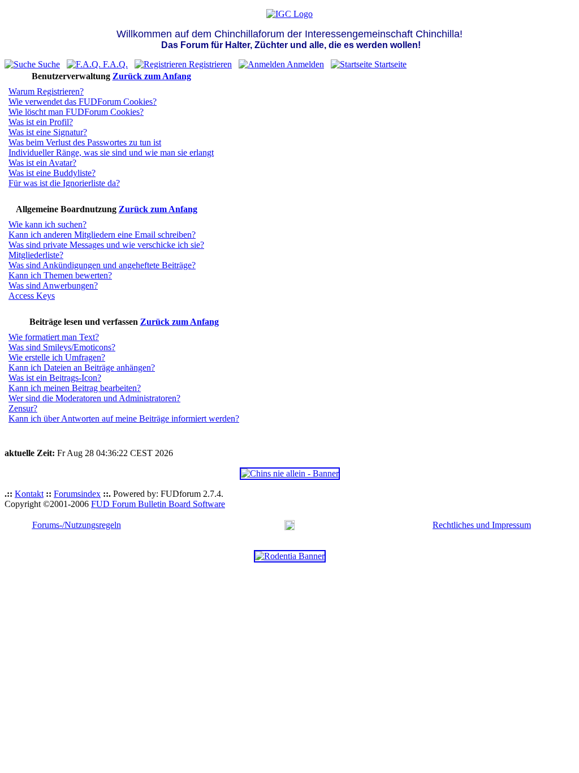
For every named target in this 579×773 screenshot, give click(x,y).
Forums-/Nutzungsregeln (76, 525)
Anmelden (304, 64)
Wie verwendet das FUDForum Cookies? (82, 101)
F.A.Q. (114, 64)
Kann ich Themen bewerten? (60, 275)
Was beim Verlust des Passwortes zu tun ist (84, 142)
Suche (48, 64)
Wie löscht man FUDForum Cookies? (76, 112)
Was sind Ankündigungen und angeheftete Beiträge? (102, 265)
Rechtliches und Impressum (482, 525)
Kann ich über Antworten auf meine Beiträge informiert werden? (123, 418)
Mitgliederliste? (35, 255)
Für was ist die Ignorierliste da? (64, 183)
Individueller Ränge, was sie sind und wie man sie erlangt (111, 152)
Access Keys (31, 295)
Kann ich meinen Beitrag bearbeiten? (74, 388)
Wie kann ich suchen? (47, 224)
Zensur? (22, 408)
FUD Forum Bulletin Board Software (158, 504)
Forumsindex (77, 494)
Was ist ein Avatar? (42, 163)
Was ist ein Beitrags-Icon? (54, 378)
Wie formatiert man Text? (53, 337)
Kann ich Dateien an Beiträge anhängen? (81, 367)
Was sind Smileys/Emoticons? (61, 347)
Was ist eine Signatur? (47, 132)
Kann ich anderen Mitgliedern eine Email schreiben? (102, 234)
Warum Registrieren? (46, 91)
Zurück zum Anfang (152, 76)
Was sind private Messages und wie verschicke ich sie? (106, 245)
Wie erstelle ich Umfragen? (56, 357)
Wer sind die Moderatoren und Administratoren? (94, 398)
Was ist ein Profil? (40, 122)
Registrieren (209, 64)
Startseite (389, 64)
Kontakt (29, 494)
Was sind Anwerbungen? (53, 285)
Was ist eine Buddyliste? (52, 173)
